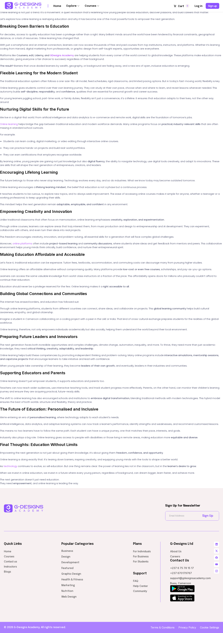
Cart (181, 6)
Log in (198, 6)
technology (10, 466)
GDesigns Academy (62, 55)
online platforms (22, 243)
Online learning (9, 124)
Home (57, 6)
